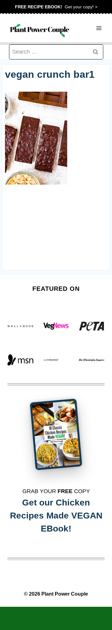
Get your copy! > (56, 6)
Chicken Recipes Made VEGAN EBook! (56, 515)
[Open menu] (99, 28)
